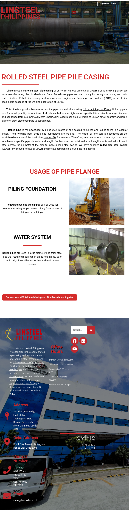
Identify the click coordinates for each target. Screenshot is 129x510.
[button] (74, 13)
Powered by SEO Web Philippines (85, 438)
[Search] (91, 330)
